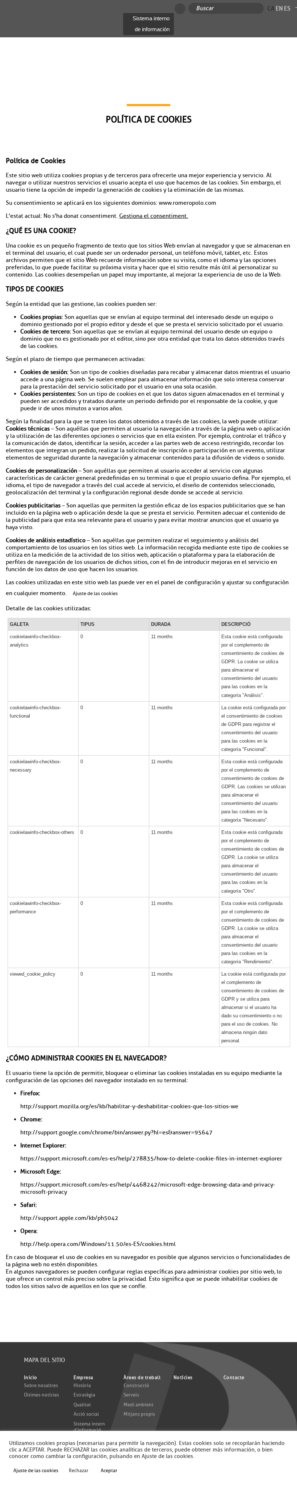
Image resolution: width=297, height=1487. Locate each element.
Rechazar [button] (78, 1470)
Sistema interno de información (151, 23)
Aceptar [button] (109, 1470)
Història (82, 1385)
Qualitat (82, 1404)
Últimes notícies (41, 1395)
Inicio (30, 1377)
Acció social (86, 1414)
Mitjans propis (139, 1414)
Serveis (131, 1395)
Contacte (233, 1377)
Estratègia (84, 1395)
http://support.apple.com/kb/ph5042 (69, 1218)
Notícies (183, 1377)
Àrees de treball (142, 1377)
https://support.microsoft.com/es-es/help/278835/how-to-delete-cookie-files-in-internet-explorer (151, 1158)
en (279, 8)
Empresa (83, 1377)
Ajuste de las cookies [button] (95, 593)
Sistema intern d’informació (89, 1427)
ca (271, 8)
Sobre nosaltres (41, 1385)
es (287, 8)
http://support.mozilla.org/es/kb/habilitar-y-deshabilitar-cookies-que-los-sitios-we (129, 1106)
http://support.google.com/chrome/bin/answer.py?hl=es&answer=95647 (116, 1132)
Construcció (136, 1385)
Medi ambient (139, 1404)
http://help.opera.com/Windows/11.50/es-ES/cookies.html (98, 1244)
